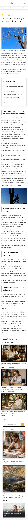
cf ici (24, 150)
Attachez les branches (9, 91)
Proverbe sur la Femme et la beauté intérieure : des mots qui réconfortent (13, 412)
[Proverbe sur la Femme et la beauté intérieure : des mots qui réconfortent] (14, 402)
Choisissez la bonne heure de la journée (12, 101)
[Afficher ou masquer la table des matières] (20, 81)
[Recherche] (22, 3)
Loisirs (3, 367)
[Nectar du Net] (10, 3)
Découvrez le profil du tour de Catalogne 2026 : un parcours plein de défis (13, 496)
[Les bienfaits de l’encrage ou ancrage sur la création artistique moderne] (14, 444)
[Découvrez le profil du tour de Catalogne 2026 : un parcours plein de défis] (14, 479)
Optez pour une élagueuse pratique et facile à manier (13, 87)
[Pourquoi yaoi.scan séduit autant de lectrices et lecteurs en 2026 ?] (14, 353)
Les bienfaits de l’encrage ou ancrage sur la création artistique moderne (13, 462)
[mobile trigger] (2, 3)
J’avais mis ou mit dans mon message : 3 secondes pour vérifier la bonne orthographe (13, 388)
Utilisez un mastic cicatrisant (11, 97)
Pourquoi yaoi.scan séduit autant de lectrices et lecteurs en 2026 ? (13, 364)
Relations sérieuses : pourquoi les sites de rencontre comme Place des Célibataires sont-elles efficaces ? (13, 511)
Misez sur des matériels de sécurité (13, 94)
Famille (3, 415)
